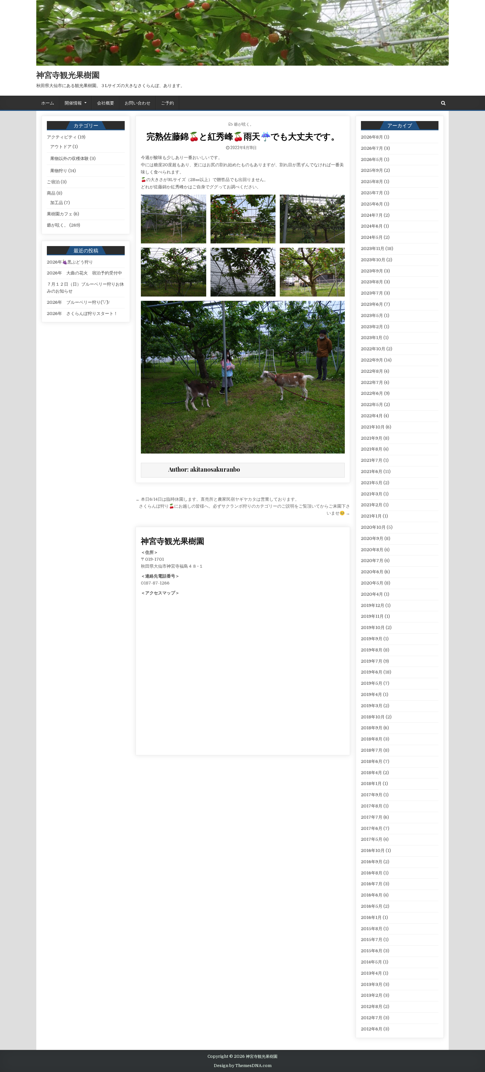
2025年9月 (372, 170)
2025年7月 (372, 192)
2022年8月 (372, 371)
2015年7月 (371, 939)
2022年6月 (372, 393)
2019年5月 (371, 683)
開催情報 (73, 102)
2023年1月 (371, 337)
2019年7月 (371, 661)
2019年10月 (373, 627)
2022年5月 (372, 404)
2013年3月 (371, 984)
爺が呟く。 (244, 124)
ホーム (47, 102)
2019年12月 (372, 605)
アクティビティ (62, 137)
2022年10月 (373, 348)
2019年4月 (371, 694)
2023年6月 (372, 304)
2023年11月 (372, 248)
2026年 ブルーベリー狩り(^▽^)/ (78, 302)
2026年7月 (372, 148)
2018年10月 (373, 716)
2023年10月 (373, 259)
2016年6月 (371, 895)
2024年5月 (372, 237)
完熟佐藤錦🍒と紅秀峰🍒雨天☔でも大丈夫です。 (242, 136)
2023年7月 (372, 293)
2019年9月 (371, 638)
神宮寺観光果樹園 (68, 74)
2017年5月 (371, 839)
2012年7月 (371, 1017)
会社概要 (105, 102)
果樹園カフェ (60, 213)
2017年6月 (371, 828)
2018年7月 (371, 750)
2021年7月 (371, 460)
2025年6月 (372, 204)
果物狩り (58, 170)
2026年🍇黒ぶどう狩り (70, 262)
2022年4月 (372, 415)
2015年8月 (371, 928)
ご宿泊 (53, 181)
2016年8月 (371, 872)
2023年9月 (372, 270)
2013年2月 (371, 995)
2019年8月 (371, 649)
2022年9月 (372, 360)
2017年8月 (371, 806)
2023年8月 (372, 281)
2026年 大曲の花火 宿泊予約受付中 (84, 272)
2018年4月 (371, 772)
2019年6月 (371, 672)
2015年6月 (371, 950)
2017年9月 (371, 794)
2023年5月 (372, 315)
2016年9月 (371, 861)
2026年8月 (372, 137)
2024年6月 (372, 226)
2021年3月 (371, 493)
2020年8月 (372, 549)
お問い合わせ (137, 102)
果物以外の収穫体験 (69, 158)
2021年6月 (371, 471)
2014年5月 (371, 962)
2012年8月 (371, 1006)
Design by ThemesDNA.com (243, 1065)
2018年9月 (371, 727)
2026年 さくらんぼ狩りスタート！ (82, 313)
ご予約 (167, 102)
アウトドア (61, 146)
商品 (51, 193)
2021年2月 (371, 504)
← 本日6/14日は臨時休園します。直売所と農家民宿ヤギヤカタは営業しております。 (217, 499)
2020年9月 (372, 538)
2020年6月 (372, 571)
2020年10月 (373, 527)
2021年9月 (371, 438)
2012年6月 (371, 1028)
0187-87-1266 (155, 583)
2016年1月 (371, 917)
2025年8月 (372, 181)
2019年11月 (372, 616)
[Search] (443, 103)
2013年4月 (371, 973)
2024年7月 (372, 215)
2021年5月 (371, 482)
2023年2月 (372, 326)
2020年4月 (372, 594)
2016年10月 (373, 850)
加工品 (56, 202)
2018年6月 (371, 761)
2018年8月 (371, 739)
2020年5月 (372, 583)
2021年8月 (371, 449)
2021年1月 (371, 516)
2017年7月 (371, 817)
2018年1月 (371, 783)
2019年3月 (371, 705)
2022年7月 (372, 382)
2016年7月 (371, 883)
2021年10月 (373, 427)
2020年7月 (372, 560)
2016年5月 (371, 906)
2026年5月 (372, 159)
